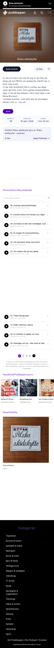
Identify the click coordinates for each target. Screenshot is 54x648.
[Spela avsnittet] (6, 207)
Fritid (8, 619)
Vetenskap (11, 629)
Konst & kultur (12, 556)
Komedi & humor (13, 541)
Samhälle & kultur (14, 546)
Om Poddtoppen (15, 640)
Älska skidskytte (20, 130)
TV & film (10, 581)
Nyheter (9, 624)
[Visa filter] (48, 198)
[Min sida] (34, 12)
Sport (8, 111)
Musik (8, 586)
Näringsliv (10, 551)
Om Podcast (31, 640)
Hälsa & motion (13, 604)
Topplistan (11, 536)
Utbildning (11, 576)
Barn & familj (12, 561)
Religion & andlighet (15, 571)
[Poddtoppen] (14, 13)
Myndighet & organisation (12, 592)
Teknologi (10, 599)
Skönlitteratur (12, 609)
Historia (9, 614)
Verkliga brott (12, 566)
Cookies (42, 640)
